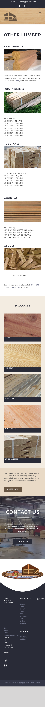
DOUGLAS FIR (10, 429)
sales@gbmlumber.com (28, 2)
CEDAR (7, 338)
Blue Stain (22, 612)
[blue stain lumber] (22, 375)
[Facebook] (5, 661)
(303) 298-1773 (14, 2)
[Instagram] (5, 665)
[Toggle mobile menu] (40, 12)
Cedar (22, 604)
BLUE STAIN (9, 398)
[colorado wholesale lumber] (22, 436)
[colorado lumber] (22, 405)
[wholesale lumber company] (22, 314)
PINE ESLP (8, 368)
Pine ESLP (22, 608)
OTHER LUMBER (11, 459)
